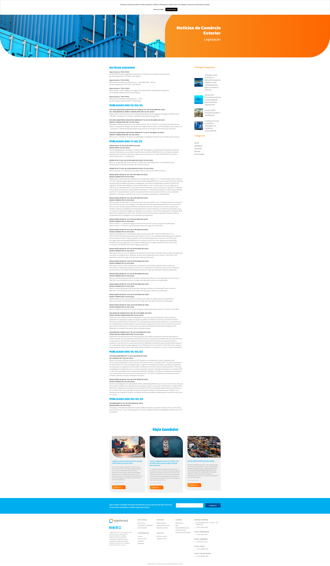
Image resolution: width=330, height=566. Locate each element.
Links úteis (141, 541)
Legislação (212, 39)
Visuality (180, 564)
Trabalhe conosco (162, 538)
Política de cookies (180, 530)
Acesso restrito (142, 538)
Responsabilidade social (182, 528)
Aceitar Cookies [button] (171, 9)
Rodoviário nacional (162, 528)
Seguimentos (179, 523)
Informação (198, 146)
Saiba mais (117, 487)
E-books (140, 536)
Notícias (197, 151)
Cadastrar (213, 505)
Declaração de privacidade (182, 532)
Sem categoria (199, 154)
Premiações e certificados (145, 525)
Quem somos (141, 523)
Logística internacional (163, 525)
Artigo (196, 143)
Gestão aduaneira (162, 523)
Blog (176, 525)
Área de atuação (142, 528)
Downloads (141, 543)
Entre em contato (162, 536)
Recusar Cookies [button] (159, 9)
